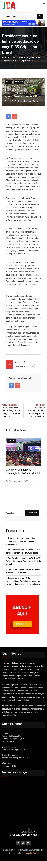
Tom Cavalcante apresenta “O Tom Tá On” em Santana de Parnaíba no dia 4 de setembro (23, 561)
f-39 (24, 362)
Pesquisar (10, 513)
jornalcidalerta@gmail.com (13, 749)
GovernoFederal (21, 366)
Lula (31, 366)
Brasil (12, 57)
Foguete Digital (31, 853)
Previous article (10, 405)
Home (6, 57)
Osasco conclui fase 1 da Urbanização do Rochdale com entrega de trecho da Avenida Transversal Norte (23, 581)
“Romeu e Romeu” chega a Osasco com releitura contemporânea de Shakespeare (22, 541)
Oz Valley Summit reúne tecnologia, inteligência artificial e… (23, 473)
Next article (39, 405)
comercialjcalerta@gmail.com (15, 758)
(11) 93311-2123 (9, 766)
